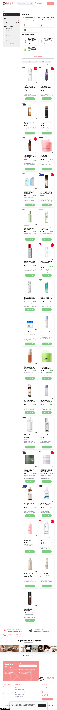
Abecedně (48, 61)
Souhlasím (42, 705)
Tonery (24, 17)
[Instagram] (45, 695)
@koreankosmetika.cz (28, 642)
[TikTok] (47, 695)
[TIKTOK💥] (46, 145)
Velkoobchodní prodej (7, 693)
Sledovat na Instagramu (29, 655)
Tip (7, 33)
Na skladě (8, 28)
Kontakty (4, 697)
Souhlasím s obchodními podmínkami (28, 669)
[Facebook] (43, 695)
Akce (7, 30)
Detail (30, 98)
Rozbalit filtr (11, 43)
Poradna (16, 687)
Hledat (31, 3)
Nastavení (14, 708)
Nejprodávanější (26, 61)
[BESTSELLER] (46, 217)
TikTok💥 (8, 40)
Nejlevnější (34, 61)
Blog (3, 695)
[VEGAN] (30, 181)
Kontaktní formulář (47, 698)
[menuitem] (7, 8)
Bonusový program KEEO (19, 689)
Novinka (8, 32)
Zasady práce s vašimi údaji (20, 692)
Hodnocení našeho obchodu (6, 691)
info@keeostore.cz (47, 687)
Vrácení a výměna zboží (19, 694)
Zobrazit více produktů (38, 56)
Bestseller (8, 38)
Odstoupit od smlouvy (5, 708)
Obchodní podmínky (19, 691)
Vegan (7, 35)
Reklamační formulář (19, 696)
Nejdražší (41, 61)
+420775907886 (47, 689)
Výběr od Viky (9, 37)
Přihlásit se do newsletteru (25, 676)
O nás (4, 689)
